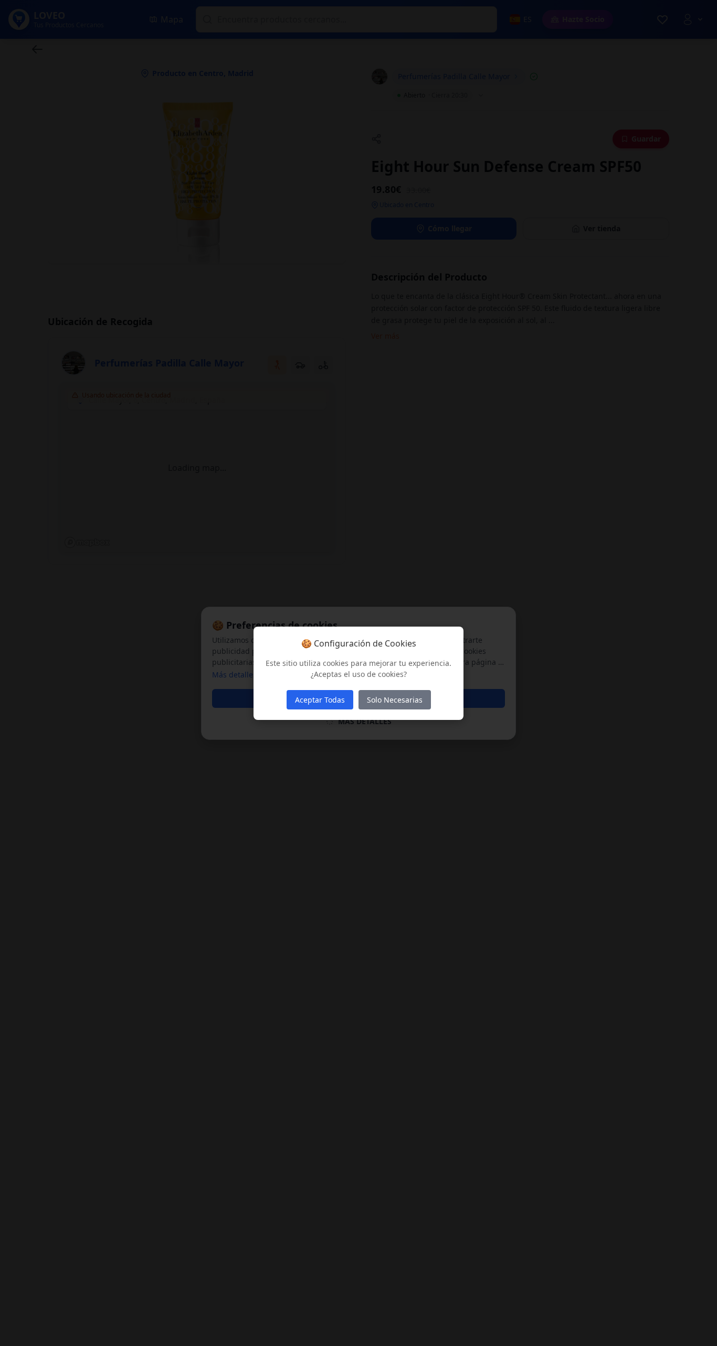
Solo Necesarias (395, 700)
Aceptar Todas (320, 700)
